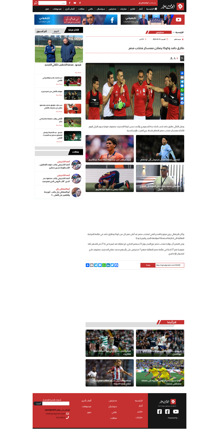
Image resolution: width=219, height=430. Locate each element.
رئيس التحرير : (147, 3)
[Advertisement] (16, 34)
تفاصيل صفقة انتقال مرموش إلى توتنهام (160, 159)
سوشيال (101, 9)
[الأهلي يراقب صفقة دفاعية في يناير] (72, 122)
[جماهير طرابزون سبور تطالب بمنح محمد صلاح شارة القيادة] (110, 373)
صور (47, 9)
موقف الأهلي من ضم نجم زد (51, 91)
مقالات (81, 9)
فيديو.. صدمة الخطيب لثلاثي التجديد (62, 64)
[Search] (36, 3)
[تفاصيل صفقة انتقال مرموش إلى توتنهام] (160, 148)
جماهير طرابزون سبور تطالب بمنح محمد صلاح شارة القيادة (111, 382)
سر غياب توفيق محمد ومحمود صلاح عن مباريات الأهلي (50, 106)
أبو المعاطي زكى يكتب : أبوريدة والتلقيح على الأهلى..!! (57, 193)
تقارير (132, 9)
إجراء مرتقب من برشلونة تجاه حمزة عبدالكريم (110, 159)
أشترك (38, 403)
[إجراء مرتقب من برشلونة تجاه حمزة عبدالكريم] (110, 148)
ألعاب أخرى (69, 9)
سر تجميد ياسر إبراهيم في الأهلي (52, 79)
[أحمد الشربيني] (76, 165)
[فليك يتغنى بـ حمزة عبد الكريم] (110, 178)
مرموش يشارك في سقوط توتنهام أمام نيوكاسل (162, 352)
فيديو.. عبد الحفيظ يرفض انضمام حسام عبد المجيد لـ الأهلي (52, 135)
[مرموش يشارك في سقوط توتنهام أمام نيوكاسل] (160, 343)
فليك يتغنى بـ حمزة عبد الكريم (110, 189)
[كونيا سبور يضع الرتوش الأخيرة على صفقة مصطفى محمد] (160, 373)
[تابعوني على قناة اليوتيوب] (152, 19)
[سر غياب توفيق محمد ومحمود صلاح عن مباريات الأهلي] (72, 109)
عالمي (90, 9)
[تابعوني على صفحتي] (76, 19)
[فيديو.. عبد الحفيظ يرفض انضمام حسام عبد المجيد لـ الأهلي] (72, 136)
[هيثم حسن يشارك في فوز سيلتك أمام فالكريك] (110, 343)
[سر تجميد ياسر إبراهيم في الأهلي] (72, 81)
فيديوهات (57, 9)
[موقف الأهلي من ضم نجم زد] (72, 95)
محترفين (112, 9)
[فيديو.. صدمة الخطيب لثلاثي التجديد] (59, 49)
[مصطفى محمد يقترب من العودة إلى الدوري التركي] (160, 178)
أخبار (141, 9)
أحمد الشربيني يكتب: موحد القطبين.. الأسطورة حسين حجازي (54, 166)
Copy (148, 265)
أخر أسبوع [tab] (42, 31)
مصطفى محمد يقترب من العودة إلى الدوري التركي (160, 188)
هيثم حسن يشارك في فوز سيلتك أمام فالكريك (112, 352)
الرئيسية (150, 9)
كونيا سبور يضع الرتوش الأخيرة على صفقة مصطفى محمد (161, 382)
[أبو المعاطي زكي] (76, 192)
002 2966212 (60, 418)
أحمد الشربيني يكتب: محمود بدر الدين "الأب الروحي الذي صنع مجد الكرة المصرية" (56, 180)
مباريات (123, 9)
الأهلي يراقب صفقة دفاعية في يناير (50, 120)
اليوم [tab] (56, 31)
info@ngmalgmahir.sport (55, 414)
